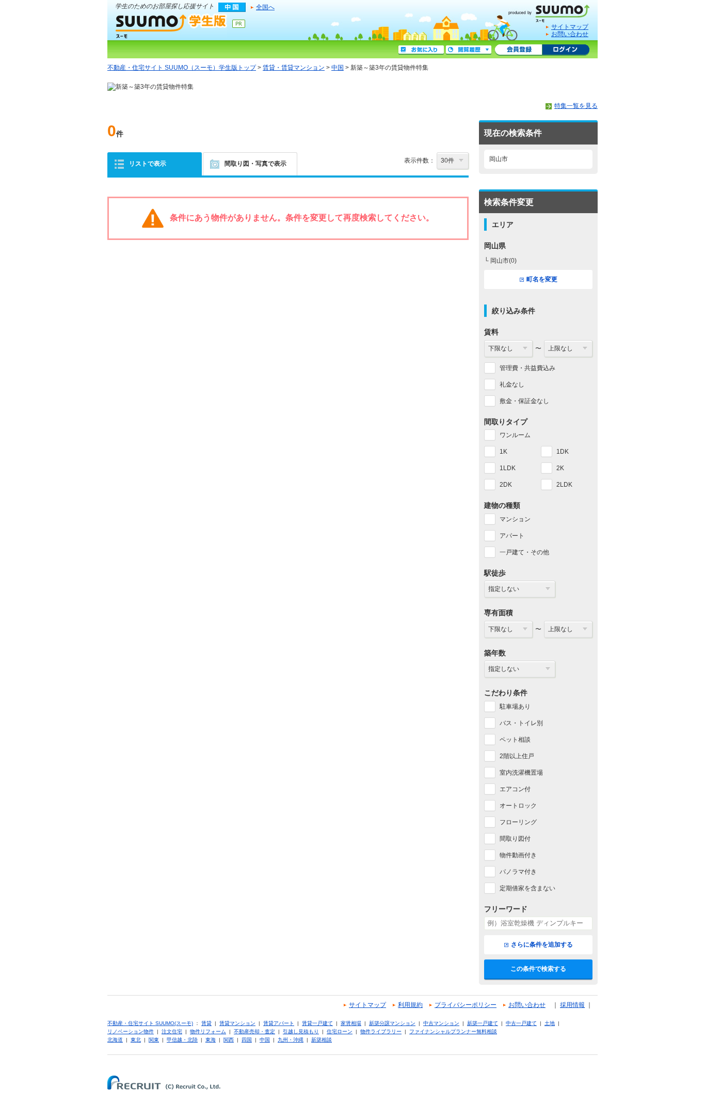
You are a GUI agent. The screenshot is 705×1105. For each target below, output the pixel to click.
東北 (136, 1040)
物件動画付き (518, 855)
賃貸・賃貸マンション (294, 67)
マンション (515, 519)
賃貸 (206, 1023)
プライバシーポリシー (465, 1004)
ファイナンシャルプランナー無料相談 (453, 1031)
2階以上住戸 (517, 756)
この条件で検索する (538, 968)
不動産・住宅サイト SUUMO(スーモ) (150, 1023)
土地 (549, 1023)
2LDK (564, 484)
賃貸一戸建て (317, 1023)
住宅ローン (339, 1031)
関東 (154, 1040)
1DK (562, 451)
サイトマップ (569, 26)
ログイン (565, 50)
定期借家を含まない (527, 888)
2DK (506, 484)
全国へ (265, 7)
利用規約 (410, 1004)
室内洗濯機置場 (521, 772)
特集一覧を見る (576, 105)
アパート (512, 535)
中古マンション (441, 1023)
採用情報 (572, 1004)
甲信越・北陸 (182, 1040)
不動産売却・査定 (254, 1031)
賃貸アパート (278, 1023)
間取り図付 (515, 838)
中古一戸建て (521, 1023)
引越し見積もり (301, 1031)
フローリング (518, 822)
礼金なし (512, 384)
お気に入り (421, 50)
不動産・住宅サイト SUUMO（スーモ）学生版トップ (181, 67)
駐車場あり (515, 706)
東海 (210, 1040)
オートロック (518, 805)
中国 (337, 67)
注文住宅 (172, 1031)
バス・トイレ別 (521, 723)
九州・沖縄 (290, 1040)
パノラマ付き (518, 871)
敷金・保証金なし (524, 401)
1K (503, 451)
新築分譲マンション (392, 1023)
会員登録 (518, 50)
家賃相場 (351, 1023)
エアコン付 (515, 789)
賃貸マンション (237, 1023)
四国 (247, 1040)
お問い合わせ (569, 34)
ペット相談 (515, 739)
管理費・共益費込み (527, 368)
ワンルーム (515, 435)
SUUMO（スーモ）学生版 (171, 25)
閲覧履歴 (468, 50)
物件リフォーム (208, 1031)
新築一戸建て (482, 1023)
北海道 (115, 1040)
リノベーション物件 (130, 1031)
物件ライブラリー (381, 1031)
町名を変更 (541, 279)
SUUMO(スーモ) (553, 11)
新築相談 (321, 1040)
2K (560, 468)
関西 (228, 1040)
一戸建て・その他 (524, 552)
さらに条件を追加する (542, 944)
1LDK (508, 468)
